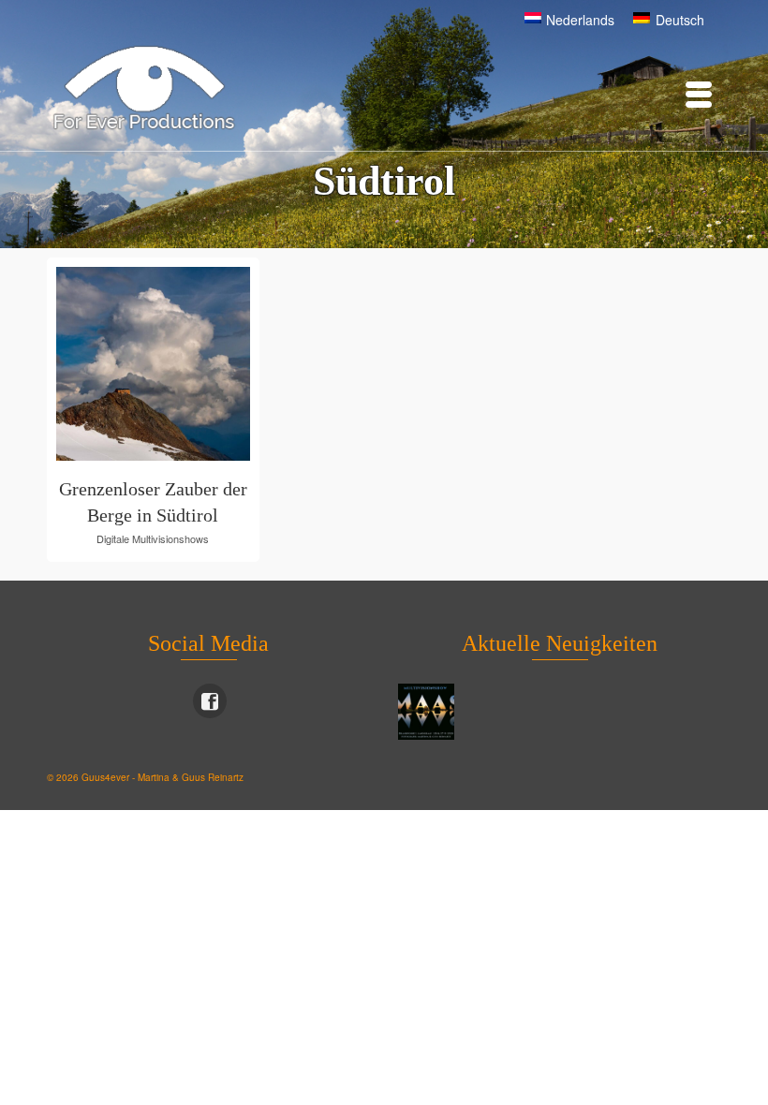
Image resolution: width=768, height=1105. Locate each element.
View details (129, 363)
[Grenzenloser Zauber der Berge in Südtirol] (210, 363)
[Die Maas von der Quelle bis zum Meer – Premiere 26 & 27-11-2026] (428, 712)
